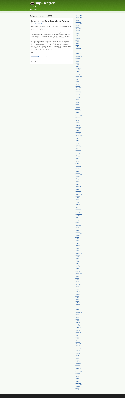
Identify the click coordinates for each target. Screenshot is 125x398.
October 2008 (78, 350)
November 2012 (78, 269)
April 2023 (77, 64)
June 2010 (77, 317)
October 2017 (78, 173)
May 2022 (77, 82)
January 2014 (78, 247)
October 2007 (78, 370)
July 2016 (77, 197)
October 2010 (78, 310)
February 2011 (78, 304)
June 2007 (77, 376)
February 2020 (78, 127)
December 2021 (78, 91)
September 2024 (79, 36)
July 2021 (77, 99)
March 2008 (78, 361)
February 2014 (78, 245)
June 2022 (77, 81)
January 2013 (78, 266)
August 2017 (78, 176)
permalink (38, 61)
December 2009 (78, 327)
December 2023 (78, 51)
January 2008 (78, 365)
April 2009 (77, 340)
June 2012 (77, 278)
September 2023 (79, 56)
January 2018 (78, 168)
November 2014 (78, 230)
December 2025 (78, 22)
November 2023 (78, 53)
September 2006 (79, 384)
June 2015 (77, 219)
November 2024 (78, 33)
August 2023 (78, 58)
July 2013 (77, 256)
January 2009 (78, 345)
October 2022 (78, 74)
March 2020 (78, 125)
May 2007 (77, 378)
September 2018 (79, 155)
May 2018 (77, 161)
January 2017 (78, 187)
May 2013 (77, 260)
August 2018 (78, 156)
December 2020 (78, 110)
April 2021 (77, 104)
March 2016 (78, 204)
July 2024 (77, 40)
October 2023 (78, 55)
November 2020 (78, 112)
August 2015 (78, 215)
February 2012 (78, 284)
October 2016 (78, 192)
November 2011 (78, 289)
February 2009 (78, 343)
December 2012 (78, 268)
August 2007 (78, 373)
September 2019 (79, 135)
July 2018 (77, 158)
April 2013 (77, 261)
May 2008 (77, 358)
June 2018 (77, 160)
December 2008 (78, 347)
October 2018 (78, 153)
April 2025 (77, 27)
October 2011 (78, 291)
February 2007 (78, 383)
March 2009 (78, 342)
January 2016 (78, 207)
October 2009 (78, 330)
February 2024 (78, 48)
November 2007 (78, 368)
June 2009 (77, 337)
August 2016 (78, 196)
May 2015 (77, 220)
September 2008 (79, 352)
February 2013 (78, 265)
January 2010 (78, 325)
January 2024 (78, 50)
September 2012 (79, 273)
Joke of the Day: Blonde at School (50, 21)
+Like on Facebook (79, 15)
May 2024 (77, 43)
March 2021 (78, 105)
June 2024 (77, 41)
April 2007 (77, 379)
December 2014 (78, 228)
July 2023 (77, 59)
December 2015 (78, 209)
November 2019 (78, 132)
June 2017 (77, 179)
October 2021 (78, 94)
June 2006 (77, 389)
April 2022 (77, 84)
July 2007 (77, 374)
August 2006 (78, 386)
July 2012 (77, 276)
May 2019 (77, 141)
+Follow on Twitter (79, 17)
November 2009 (78, 329)
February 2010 (78, 324)
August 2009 (78, 333)
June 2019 (77, 140)
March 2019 (78, 145)
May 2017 (77, 181)
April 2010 (77, 320)
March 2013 (78, 263)
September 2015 (79, 214)
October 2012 (78, 271)
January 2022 (78, 89)
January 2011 (78, 306)
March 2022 (78, 86)
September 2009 (79, 332)
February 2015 (78, 225)
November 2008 (78, 348)
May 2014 (77, 240)
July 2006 (77, 388)
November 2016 (78, 191)
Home (31, 9)
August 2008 (78, 353)
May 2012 (77, 279)
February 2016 (78, 205)
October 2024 (78, 35)
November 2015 (78, 210)
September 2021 (79, 95)
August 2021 (78, 97)
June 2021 (77, 100)
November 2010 (78, 309)
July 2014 (77, 237)
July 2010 (77, 315)
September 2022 (79, 76)
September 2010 (79, 312)
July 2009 (77, 335)
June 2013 (77, 258)
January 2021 (78, 109)
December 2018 (78, 150)
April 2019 (77, 143)
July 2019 (77, 138)
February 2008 (78, 363)
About (35, 9)
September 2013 (79, 253)
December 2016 (78, 189)
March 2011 (78, 302)
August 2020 (78, 117)
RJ (41, 23)
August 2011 (78, 294)
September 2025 (79, 23)
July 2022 (77, 79)
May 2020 (77, 122)
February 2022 (78, 87)
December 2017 (78, 169)
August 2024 (78, 38)
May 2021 (77, 102)
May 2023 (77, 63)
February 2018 (78, 166)
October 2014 (78, 232)
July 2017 (77, 178)
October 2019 (78, 133)
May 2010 (77, 319)
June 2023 (77, 61)
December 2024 (78, 32)
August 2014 (78, 235)
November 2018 (78, 151)
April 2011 (77, 301)
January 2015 (78, 227)
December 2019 (78, 130)
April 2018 (77, 163)
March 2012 (78, 283)
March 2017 (78, 184)
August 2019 (78, 137)
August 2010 (78, 314)
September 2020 (79, 115)
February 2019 (78, 146)
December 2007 (78, 366)
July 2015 (77, 217)
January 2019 (78, 148)
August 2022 (78, 77)
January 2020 (78, 128)
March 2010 (78, 322)
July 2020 (77, 118)
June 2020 (77, 120)
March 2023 (78, 66)
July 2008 (77, 355)
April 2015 (77, 222)
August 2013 (78, 255)
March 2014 (78, 243)
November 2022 (78, 73)
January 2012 (78, 286)
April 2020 (77, 123)
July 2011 (77, 296)
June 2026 (77, 20)
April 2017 (77, 182)
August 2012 (78, 274)
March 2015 (78, 224)
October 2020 (78, 114)
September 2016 (79, 194)
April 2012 (77, 281)
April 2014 (77, 242)
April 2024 (77, 45)
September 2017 (79, 174)
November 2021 (78, 92)
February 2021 (78, 107)
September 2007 (79, 371)
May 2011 (77, 299)
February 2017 (78, 186)
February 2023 (78, 68)
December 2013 (78, 248)
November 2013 (78, 250)
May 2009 (77, 338)
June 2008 (77, 356)
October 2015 (78, 212)
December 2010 (78, 307)
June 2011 (77, 297)
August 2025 (78, 25)
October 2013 (78, 251)
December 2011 (78, 287)
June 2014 (77, 238)
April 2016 (77, 202)
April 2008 (77, 360)
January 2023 (78, 69)
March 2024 (78, 46)
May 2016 (77, 201)
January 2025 (78, 30)
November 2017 (78, 171)
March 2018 (78, 164)
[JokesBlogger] (62, 3)
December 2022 (78, 71)
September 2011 (79, 292)
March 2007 (78, 381)
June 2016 (77, 199)
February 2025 (78, 28)
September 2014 (79, 233)
